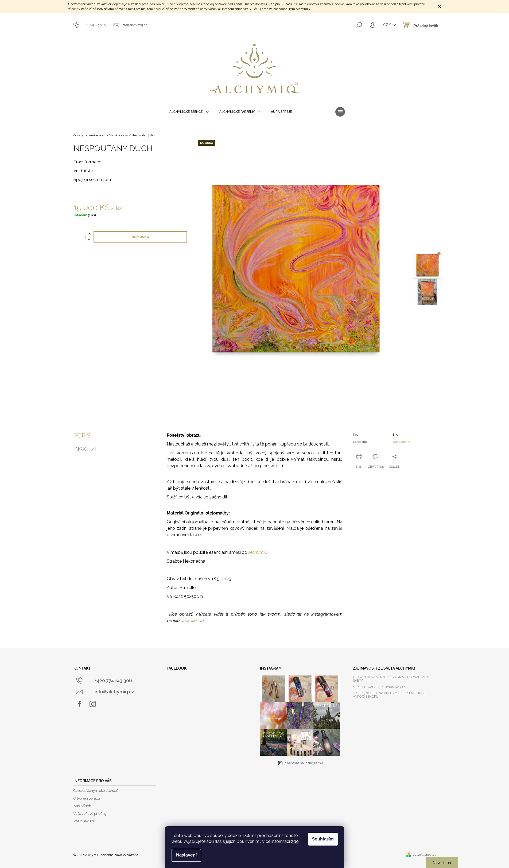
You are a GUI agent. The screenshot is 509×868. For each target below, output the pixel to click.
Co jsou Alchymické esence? (95, 791)
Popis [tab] (81, 435)
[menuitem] (189, 112)
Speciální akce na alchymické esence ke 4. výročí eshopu (389, 695)
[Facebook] (79, 704)
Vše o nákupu (84, 821)
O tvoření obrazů (86, 798)
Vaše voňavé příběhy (90, 814)
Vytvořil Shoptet (424, 855)
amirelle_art (192, 620)
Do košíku (140, 237)
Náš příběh (82, 806)
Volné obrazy (402, 442)
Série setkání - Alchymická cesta (381, 687)
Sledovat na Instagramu (304, 763)
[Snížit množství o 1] (89, 240)
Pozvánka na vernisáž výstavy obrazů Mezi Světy (391, 678)
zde (294, 841)
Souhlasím (323, 839)
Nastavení (186, 855)
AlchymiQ (258, 552)
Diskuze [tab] (85, 449)
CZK (387, 25)
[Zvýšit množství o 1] (89, 234)
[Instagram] (93, 704)
